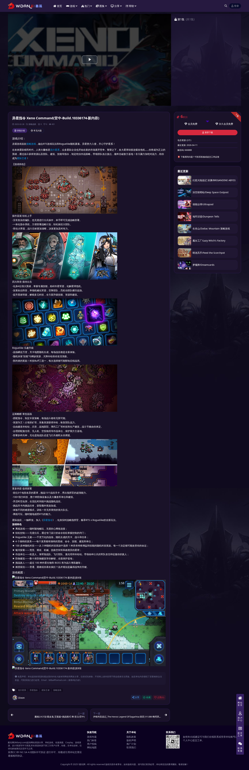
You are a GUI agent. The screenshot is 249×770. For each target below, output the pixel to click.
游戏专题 (92, 736)
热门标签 (92, 740)
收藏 (148, 697)
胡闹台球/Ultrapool (203, 204)
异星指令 (48, 520)
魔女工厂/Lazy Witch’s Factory (209, 240)
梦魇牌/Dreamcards (203, 264)
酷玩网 (82, 764)
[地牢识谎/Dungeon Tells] (184, 216)
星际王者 (21, 158)
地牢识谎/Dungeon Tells (206, 216)
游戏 (72, 6)
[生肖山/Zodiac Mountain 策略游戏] (184, 228)
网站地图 (92, 747)
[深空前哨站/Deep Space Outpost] (184, 192)
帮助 (131, 6)
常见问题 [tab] (38, 130)
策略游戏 (31, 143)
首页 (59, 6)
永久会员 (223, 123)
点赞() (160, 697)
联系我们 (131, 747)
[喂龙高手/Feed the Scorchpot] (184, 252)
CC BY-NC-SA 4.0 (22, 752)
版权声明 (131, 740)
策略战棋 (32, 124)
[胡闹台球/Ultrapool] (184, 204)
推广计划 (131, 743)
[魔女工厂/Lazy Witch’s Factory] (184, 240)
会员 (190, 123)
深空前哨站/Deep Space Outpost (211, 192)
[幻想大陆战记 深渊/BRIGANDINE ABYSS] (184, 180)
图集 (102, 6)
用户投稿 (92, 743)
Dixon (21, 697)
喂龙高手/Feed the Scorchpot (209, 252)
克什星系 (55, 149)
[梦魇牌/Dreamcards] (184, 264)
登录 (236, 6)
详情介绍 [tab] (21, 130)
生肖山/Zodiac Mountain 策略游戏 (211, 228)
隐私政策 (131, 736)
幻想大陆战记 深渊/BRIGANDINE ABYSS (214, 180)
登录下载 (209, 132)
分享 (137, 697)
